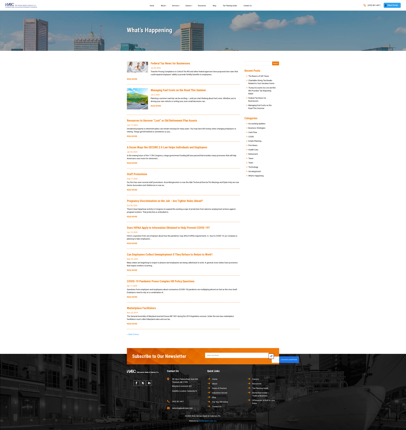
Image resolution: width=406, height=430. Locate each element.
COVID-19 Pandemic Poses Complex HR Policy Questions (160, 281)
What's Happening (256, 176)
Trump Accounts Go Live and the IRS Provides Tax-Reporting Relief (262, 91)
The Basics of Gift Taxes (258, 76)
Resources (202, 6)
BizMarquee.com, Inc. (208, 421)
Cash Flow (252, 132)
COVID (251, 137)
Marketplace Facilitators (141, 308)
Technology (253, 167)
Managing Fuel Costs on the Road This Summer (178, 90)
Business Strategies (256, 128)
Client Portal (392, 5)
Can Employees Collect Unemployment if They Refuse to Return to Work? (170, 254)
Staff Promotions (137, 174)
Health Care (253, 150)
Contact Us (248, 6)
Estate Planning (254, 141)
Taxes (250, 158)
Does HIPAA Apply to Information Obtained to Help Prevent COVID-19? (168, 227)
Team (250, 163)
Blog (214, 6)
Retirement (253, 154)
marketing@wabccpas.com (182, 408)
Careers (188, 6)
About (163, 6)
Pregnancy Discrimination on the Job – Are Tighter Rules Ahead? (165, 201)
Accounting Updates (256, 124)
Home (152, 6)
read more (132, 79)
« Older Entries (133, 334)
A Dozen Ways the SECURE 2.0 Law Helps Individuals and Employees (167, 147)
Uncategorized (254, 171)
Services (175, 6)
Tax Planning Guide (230, 6)
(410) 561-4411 (178, 401)
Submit (271, 356)
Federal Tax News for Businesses (170, 63)
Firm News (252, 145)
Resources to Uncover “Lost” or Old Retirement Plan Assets (162, 120)
